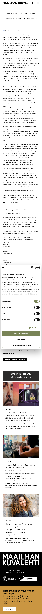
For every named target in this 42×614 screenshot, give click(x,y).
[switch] (37, 307)
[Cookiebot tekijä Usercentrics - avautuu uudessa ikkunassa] (31, 267)
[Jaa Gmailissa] (18, 27)
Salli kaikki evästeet (21, 333)
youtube (22, 585)
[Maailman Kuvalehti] (21, 565)
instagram (14, 585)
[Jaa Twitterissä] (11, 27)
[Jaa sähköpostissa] (30, 27)
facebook (6, 585)
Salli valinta (21, 339)
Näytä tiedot (31, 328)
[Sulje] (38, 590)
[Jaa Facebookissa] (24, 27)
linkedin (29, 585)
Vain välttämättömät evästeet (21, 345)
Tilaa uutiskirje (8, 609)
